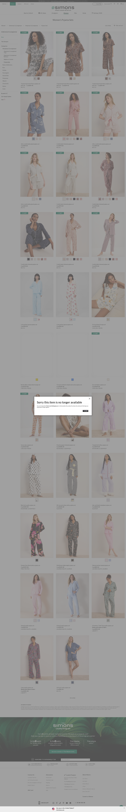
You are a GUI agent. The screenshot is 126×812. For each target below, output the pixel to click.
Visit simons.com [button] (60, 810)
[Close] (89, 398)
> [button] (85, 411)
